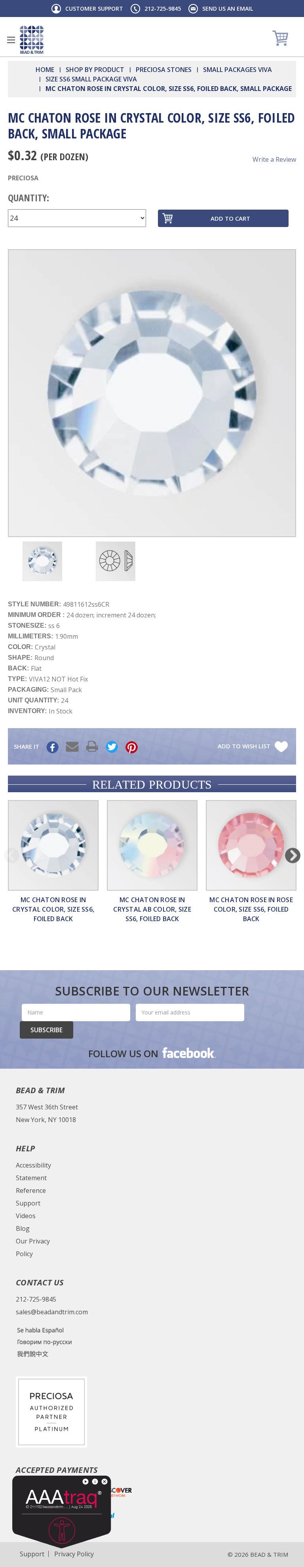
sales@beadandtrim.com (52, 1312)
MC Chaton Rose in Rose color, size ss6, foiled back (251, 909)
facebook (188, 1052)
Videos (26, 1215)
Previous (11, 855)
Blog (23, 1228)
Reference (31, 1190)
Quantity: (28, 197)
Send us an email (227, 8)
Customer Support (94, 8)
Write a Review (274, 159)
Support (28, 1203)
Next (292, 855)
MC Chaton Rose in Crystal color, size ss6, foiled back (53, 909)
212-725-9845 (162, 8)
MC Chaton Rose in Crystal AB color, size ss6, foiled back (152, 909)
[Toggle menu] (11, 40)
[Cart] (281, 38)
